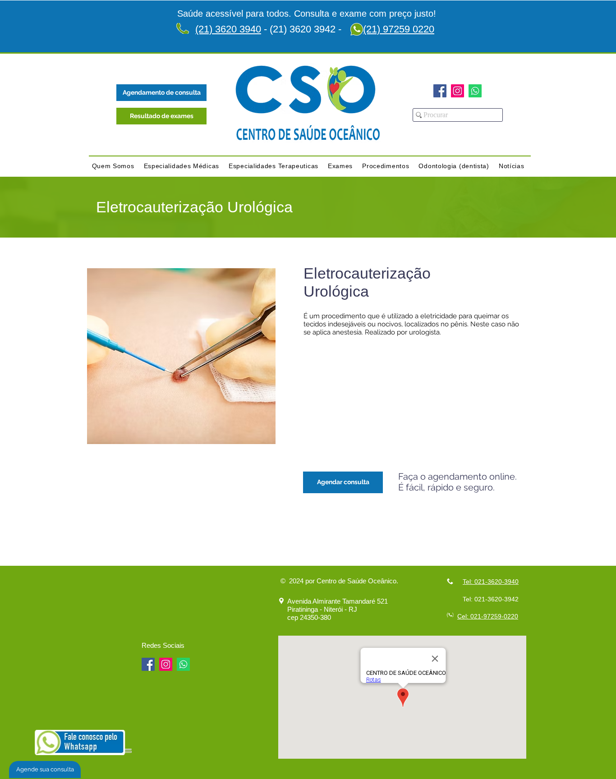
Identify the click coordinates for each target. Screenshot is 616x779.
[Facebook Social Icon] (439, 90)
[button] (113, 166)
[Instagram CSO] (457, 90)
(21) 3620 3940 (228, 29)
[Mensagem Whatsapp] (475, 90)
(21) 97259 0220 (398, 29)
